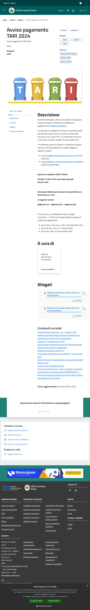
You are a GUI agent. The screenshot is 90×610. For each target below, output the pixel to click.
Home (5, 20)
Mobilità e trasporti (30, 521)
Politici (3, 521)
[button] (45, 606)
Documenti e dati (7, 529)
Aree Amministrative (9, 509)
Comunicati (72, 509)
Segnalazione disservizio (32, 549)
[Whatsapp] (72, 10)
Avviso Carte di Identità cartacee (51, 365)
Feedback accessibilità (53, 564)
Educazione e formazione (54, 505)
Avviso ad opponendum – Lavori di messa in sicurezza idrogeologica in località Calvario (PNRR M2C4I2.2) (60, 371)
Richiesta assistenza (31, 557)
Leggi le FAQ (28, 553)
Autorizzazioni (50, 530)
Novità (12, 20)
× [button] (87, 586)
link (66, 596)
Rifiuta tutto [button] (54, 601)
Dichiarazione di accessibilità (51, 558)
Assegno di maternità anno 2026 (51, 341)
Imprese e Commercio (31, 513)
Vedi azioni (74, 30)
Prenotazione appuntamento (28, 543)
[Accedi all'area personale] (81, 3)
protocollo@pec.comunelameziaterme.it (57, 161)
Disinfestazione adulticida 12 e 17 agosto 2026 (57, 332)
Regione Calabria (9, 3)
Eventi (70, 528)
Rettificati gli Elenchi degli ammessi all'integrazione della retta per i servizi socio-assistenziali (59, 337)
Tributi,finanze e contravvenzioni (51, 518)
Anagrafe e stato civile (31, 505)
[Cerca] (85, 10)
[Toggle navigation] (4, 10)
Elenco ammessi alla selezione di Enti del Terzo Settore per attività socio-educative (60, 377)
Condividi (63, 30)
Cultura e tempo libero (31, 509)
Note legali (49, 553)
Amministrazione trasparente (51, 543)
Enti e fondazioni (7, 517)
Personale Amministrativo (11, 525)
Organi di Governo (8, 505)
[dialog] (45, 596)
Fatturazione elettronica (10, 575)
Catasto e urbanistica (31, 517)
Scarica (78, 300)
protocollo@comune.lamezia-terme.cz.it (58, 155)
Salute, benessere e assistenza (52, 525)
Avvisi (70, 513)
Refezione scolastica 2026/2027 (51, 350)
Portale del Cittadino (58, 125)
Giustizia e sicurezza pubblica (53, 511)
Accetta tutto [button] (36, 601)
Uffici (3, 513)
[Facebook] (67, 10)
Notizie (20, 20)
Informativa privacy (52, 549)
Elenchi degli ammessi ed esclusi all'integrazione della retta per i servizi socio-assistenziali (60, 346)
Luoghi (70, 524)
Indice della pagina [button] (15, 111)
